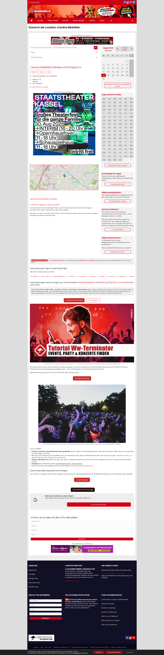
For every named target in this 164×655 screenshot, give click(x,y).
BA (120, 99)
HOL (109, 124)
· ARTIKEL (39, 20)
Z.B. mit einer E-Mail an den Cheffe (112, 573)
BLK (120, 102)
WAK (131, 156)
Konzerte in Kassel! (107, 603)
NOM (120, 138)
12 (113, 68)
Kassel (75, 260)
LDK (115, 131)
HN (104, 124)
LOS (126, 131)
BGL (104, 102)
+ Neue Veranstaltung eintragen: (79, 647)
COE (104, 106)
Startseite (36, 647)
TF (109, 152)
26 (113, 75)
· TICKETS (91, 20)
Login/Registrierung (71, 581)
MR (131, 134)
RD (109, 145)
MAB (131, 131)
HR (115, 124)
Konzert (92, 276)
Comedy (102, 276)
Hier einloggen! (93, 300)
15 (127, 68)
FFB (120, 113)
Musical (73, 276)
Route (41, 72)
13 (117, 68)
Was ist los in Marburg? (109, 624)
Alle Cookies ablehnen (114, 652)
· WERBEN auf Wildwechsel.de (61, 647)
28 (122, 75)
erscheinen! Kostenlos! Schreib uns (81, 466)
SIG (109, 149)
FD (115, 113)
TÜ (126, 152)
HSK (131, 124)
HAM (131, 116)
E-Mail (48, 72)
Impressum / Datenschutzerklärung (99, 647)
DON (104, 109)
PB (109, 142)
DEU (115, 106)
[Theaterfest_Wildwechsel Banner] (64, 124)
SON (131, 149)
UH (131, 152)
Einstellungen (76, 653)
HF (120, 120)
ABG (104, 99)
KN (120, 127)
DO (131, 106)
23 (131, 72)
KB (109, 127)
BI (109, 102)
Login (42, 647)
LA (109, 131)
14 (122, 68)
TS (120, 152)
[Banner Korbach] (82, 549)
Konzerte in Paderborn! (109, 612)
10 (103, 68)
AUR (115, 99)
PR (120, 142)
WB (104, 160)
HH (126, 120)
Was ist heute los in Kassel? (110, 620)
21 (122, 72)
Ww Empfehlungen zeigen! (117, 201)
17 (103, 72)
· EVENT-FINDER (52, 20)
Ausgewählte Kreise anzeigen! (117, 165)
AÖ (109, 99)
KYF (104, 131)
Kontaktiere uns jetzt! (117, 252)
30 (131, 75)
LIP (120, 131)
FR (131, 113)
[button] (132, 20)
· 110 (110, 20)
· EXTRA (102, 20)
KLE (115, 127)
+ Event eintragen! (82, 480)
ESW (131, 109)
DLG (126, 106)
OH (104, 142)
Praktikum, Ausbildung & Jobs (118, 647)
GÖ (115, 116)
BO (126, 102)
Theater (52, 276)
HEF (115, 120)
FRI (104, 116)
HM (131, 120)
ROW (120, 145)
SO (126, 149)
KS (125, 127)
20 (117, 72)
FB (109, 113)
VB (115, 156)
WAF (126, 156)
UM (109, 156)
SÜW (104, 152)
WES (115, 160)
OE (126, 138)
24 (103, 75)
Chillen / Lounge (127, 276)
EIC (120, 109)
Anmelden (32, 574)
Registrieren (32, 570)
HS (126, 124)
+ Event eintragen (117, 229)
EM (126, 109)
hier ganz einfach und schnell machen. (53, 457)
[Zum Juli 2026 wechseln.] (117, 49)
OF (131, 138)
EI (114, 109)
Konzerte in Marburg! (108, 608)
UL (104, 156)
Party (82, 276)
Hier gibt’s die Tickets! (82, 378)
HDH (109, 120)
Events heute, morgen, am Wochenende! (114, 599)
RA (131, 142)
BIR (115, 102)
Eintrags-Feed (33, 578)
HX (104, 127)
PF (115, 142)
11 (108, 68)
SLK (115, 149)
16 (131, 68)
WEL (109, 160)
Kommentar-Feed (34, 582)
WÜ (120, 160)
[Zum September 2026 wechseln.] (131, 49)
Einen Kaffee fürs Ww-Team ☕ (83, 490)
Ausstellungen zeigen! (118, 184)
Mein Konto (48, 647)
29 (127, 75)
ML (126, 134)
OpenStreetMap (94, 189)
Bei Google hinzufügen (99, 504)
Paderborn (82, 260)
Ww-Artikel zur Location (40, 87)
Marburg (92, 260)
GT (120, 116)
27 (117, 75)
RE (115, 145)
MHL (109, 134)
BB (125, 99)
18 (108, 72)
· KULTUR (65, 20)
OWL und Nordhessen (123, 282)
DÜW (109, 109)
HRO (120, 124)
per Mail (61, 213)
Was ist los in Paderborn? (109, 616)
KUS (131, 127)
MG (104, 134)
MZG (104, 138)
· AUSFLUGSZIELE (78, 20)
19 (113, 72)
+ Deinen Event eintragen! (74, 300)
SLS (120, 149)
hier (46, 208)
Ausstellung (113, 276)
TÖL (115, 152)
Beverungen (126, 260)
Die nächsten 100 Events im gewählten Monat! (117, 85)
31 (103, 79)
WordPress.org (33, 587)
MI (114, 134)
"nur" (55, 260)
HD (104, 120)
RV (126, 145)
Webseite (34, 72)
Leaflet (87, 189)
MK (120, 134)
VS (120, 156)
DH (120, 106)
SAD (131, 145)
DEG (109, 106)
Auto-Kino (63, 276)
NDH (109, 138)
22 (127, 72)
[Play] (82, 333)
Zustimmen (99, 652)
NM (115, 138)
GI (109, 116)
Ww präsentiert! (39, 276)
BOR (131, 102)
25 (108, 75)
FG (126, 113)
